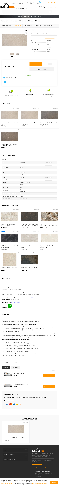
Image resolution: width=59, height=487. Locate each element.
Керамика (49, 40)
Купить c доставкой (49, 375)
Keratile (48, 49)
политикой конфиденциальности (39, 483)
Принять (54, 482)
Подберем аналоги (11, 81)
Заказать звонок (51, 2)
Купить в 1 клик (41, 69)
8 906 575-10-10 (40, 468)
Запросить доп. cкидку (11, 77)
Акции (37, 3)
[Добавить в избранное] (26, 30)
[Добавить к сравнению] (26, 33)
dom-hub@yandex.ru (44, 471)
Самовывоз (15, 367)
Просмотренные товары (29, 418)
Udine (48, 42)
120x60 (48, 51)
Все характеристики (49, 38)
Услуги (30, 3)
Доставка (5, 367)
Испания (22, 179)
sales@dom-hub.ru (15, 302)
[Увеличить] (15, 40)
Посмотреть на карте (37, 464)
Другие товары (48, 162)
